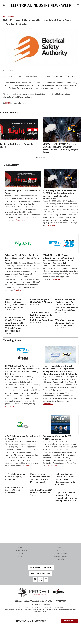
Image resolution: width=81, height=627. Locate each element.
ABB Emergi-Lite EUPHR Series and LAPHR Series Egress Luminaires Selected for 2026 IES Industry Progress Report (61, 148)
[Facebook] (35, 579)
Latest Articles (8, 16)
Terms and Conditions (60, 553)
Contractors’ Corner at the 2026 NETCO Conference (57, 437)
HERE (7, 103)
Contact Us (60, 559)
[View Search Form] (4, 5)
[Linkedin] (46, 579)
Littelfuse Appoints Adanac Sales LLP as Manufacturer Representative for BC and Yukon (65, 479)
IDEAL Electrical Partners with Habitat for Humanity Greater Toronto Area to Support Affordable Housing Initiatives (23, 370)
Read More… (21, 220)
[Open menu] (77, 5)
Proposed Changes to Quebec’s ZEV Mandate (41, 300)
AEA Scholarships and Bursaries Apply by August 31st (23, 437)
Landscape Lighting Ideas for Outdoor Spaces (17, 145)
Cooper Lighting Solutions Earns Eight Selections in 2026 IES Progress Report (40, 478)
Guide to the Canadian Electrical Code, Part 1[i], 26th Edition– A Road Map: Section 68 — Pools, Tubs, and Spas (66, 304)
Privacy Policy (60, 550)
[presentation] (19, 129)
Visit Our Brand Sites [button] (40, 573)
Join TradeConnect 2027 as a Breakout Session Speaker (41, 493)
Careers (20, 556)
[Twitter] (40, 579)
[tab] (36, 157)
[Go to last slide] (3, 136)
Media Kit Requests (60, 556)
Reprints (60, 547)
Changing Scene (12, 340)
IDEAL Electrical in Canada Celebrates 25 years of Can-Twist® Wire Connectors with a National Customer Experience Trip (58, 259)
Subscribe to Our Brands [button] (40, 567)
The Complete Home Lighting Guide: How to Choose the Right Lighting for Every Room (41, 316)
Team (21, 553)
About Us (21, 547)
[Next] (77, 136)
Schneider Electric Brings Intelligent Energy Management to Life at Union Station (22, 258)
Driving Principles (21, 550)
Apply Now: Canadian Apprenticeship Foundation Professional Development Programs (66, 496)
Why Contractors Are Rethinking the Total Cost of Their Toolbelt (65, 323)
